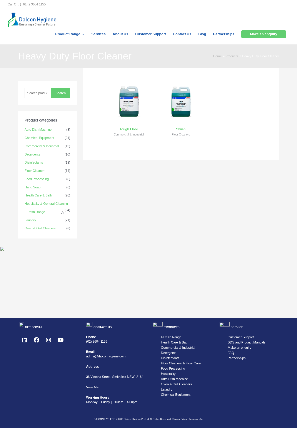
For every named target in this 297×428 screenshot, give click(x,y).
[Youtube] (60, 340)
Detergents (32, 154)
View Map (93, 387)
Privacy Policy (179, 419)
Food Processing (37, 179)
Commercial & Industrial (42, 146)
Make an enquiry (239, 347)
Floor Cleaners (35, 171)
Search (60, 93)
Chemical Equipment (39, 138)
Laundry (30, 220)
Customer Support (241, 337)
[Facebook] (36, 340)
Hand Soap (32, 187)
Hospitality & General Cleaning (46, 203)
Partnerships (237, 358)
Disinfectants (34, 162)
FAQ (231, 353)
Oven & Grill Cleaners (40, 228)
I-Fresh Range (35, 212)
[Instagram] (48, 340)
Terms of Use (196, 419)
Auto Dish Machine (38, 129)
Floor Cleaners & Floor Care (181, 363)
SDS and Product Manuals (246, 342)
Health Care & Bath (38, 195)
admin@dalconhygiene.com (106, 356)
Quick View (129, 120)
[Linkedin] (24, 340)
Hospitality (168, 374)
